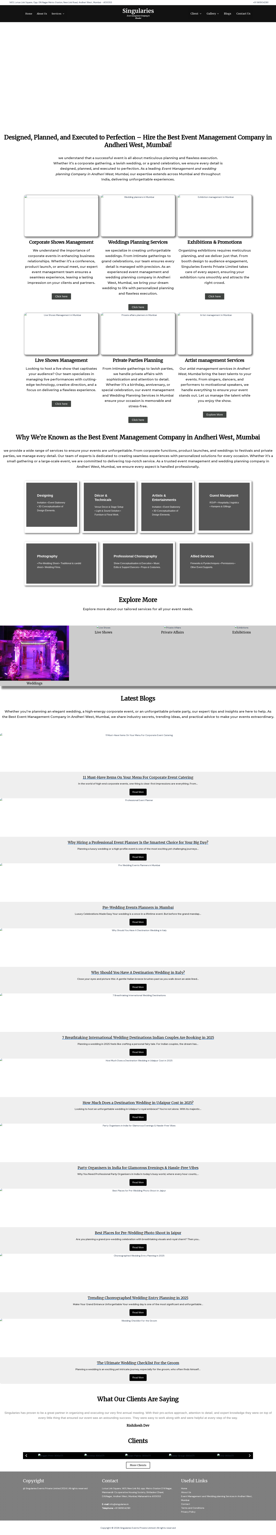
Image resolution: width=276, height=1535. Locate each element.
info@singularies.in (119, 1504)
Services (56, 13)
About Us (42, 13)
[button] (26, 1455)
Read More (138, 792)
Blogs (227, 13)
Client (194, 13)
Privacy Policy (188, 1511)
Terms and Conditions (192, 1507)
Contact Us (243, 13)
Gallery (211, 13)
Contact (185, 1504)
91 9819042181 (122, 1508)
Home (28, 13)
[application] (62, 13)
